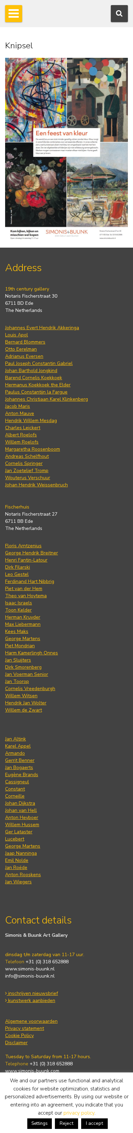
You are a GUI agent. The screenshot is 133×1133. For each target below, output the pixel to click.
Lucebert (14, 839)
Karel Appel (18, 746)
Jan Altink (15, 739)
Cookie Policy (19, 1035)
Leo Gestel (17, 574)
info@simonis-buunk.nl (30, 976)
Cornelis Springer (24, 463)
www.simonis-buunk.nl (30, 969)
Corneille (15, 796)
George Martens (22, 638)
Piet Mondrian (20, 646)
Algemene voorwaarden (31, 1021)
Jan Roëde (16, 867)
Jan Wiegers (18, 882)
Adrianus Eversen (24, 356)
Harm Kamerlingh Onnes (31, 653)
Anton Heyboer (21, 817)
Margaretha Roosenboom (32, 449)
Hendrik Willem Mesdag (31, 420)
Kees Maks (16, 631)
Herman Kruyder (22, 617)
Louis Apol (16, 335)
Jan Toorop (17, 681)
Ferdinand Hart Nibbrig (29, 581)
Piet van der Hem (23, 588)
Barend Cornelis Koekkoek (33, 377)
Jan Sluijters (18, 660)
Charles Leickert (22, 427)
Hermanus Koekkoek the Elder (38, 385)
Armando (15, 753)
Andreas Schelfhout (27, 456)
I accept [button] (94, 1123)
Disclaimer (16, 1042)
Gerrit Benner (19, 760)
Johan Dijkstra (20, 803)
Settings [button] (39, 1123)
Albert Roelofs (21, 435)
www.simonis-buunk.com (32, 1071)
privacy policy (78, 1113)
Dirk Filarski (17, 567)
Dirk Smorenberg (23, 667)
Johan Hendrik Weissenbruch (36, 485)
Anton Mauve (19, 413)
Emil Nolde (16, 860)
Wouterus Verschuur (27, 477)
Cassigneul (17, 782)
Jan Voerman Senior (26, 674)
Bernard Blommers (25, 342)
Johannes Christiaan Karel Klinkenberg (46, 399)
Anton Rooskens (23, 874)
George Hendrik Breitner (31, 553)
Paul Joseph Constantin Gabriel (39, 363)
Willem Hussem (22, 824)
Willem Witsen (21, 696)
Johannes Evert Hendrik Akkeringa (42, 327)
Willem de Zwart (23, 710)
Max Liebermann (23, 624)
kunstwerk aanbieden (31, 1000)
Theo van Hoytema (26, 596)
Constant (15, 789)
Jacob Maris (17, 406)
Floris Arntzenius (23, 546)
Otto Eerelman (21, 349)
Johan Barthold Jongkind (31, 370)
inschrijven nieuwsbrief (32, 993)
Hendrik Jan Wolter (25, 703)
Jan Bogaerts (19, 767)
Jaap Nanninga (21, 853)
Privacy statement (24, 1028)
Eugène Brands (21, 774)
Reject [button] (66, 1123)
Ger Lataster (18, 832)
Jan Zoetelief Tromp (26, 470)
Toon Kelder (18, 610)
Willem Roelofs (22, 442)
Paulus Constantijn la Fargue (36, 392)
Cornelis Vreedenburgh (30, 688)
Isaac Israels (18, 603)
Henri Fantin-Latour (26, 560)
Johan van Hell (21, 810)
